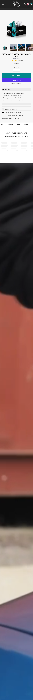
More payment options (16, 83)
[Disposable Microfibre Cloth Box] (5, 47)
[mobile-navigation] (3, 4)
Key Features (6, 89)
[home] (16, 4)
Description (5, 104)
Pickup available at (12, 108)
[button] (16, 60)
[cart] (30, 4)
